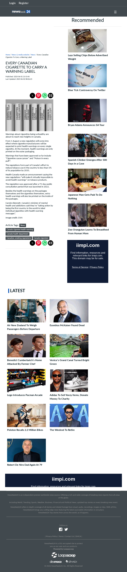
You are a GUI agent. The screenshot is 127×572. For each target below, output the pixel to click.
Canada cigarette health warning (20, 230)
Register (24, 3)
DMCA (78, 536)
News (33, 55)
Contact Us (69, 536)
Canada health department (17, 234)
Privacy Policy (51, 536)
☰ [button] (115, 12)
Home (8, 55)
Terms (61, 536)
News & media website (20, 55)
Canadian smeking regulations (19, 238)
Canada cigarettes (41, 238)
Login (12, 3)
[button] (32, 95)
